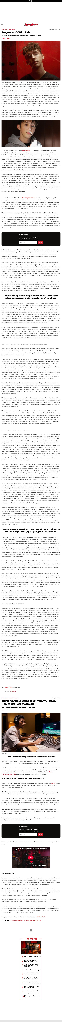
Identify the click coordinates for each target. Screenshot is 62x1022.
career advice (18, 920)
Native (33, 920)
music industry (26, 920)
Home (3, 29)
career (53, 783)
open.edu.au (41, 916)
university (38, 920)
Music (6, 29)
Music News (12, 29)
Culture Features (14, 698)
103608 (12, 920)
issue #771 (8, 687)
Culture (7, 698)
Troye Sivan (26, 150)
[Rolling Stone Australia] (31, 25)
